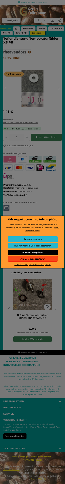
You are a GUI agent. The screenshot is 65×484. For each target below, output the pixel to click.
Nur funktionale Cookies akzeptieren (32, 245)
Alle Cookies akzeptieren (32, 259)
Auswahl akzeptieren (32, 252)
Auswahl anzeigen (33, 239)
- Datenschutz (36, 264)
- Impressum (21, 264)
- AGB (47, 264)
